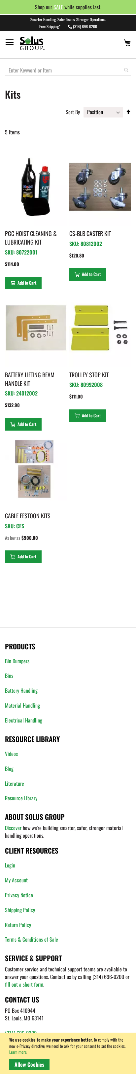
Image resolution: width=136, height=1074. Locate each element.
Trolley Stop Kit (89, 374)
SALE (58, 7)
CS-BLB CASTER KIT (90, 233)
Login (10, 865)
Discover (13, 828)
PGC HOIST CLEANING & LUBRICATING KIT (31, 237)
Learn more (17, 1052)
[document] (69, 1053)
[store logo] (44, 43)
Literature (14, 783)
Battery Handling (21, 690)
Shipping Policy (20, 910)
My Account (16, 880)
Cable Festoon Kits (28, 515)
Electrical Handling (23, 720)
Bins (9, 675)
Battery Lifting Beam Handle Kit (29, 379)
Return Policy (18, 925)
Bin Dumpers (17, 661)
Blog (9, 768)
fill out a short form (24, 984)
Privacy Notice (19, 895)
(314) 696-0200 (85, 26)
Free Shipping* (49, 26)
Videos (11, 754)
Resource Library (21, 798)
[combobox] (68, 70)
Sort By (73, 112)
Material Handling (22, 705)
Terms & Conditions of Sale (31, 939)
